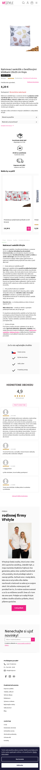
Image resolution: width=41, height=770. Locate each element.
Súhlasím (20, 765)
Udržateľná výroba (9, 731)
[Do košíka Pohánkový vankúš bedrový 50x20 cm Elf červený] (29, 229)
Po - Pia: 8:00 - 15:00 (9, 667)
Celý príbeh (18, 608)
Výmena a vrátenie (9, 701)
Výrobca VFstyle (9, 324)
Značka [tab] (15, 240)
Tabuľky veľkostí (8, 692)
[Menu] (37, 3)
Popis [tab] (4, 240)
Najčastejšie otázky (9, 705)
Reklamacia (7, 698)
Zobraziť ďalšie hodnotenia (20, 496)
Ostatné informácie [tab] (24, 240)
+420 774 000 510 (11, 664)
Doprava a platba (8, 689)
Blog (5, 711)
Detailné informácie (6, 126)
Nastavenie (20, 759)
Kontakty (6, 741)
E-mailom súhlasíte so (18, 644)
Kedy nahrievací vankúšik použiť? (14, 266)
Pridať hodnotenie (20, 405)
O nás (5, 725)
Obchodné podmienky (10, 734)
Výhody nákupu (8, 695)
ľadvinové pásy (14, 332)
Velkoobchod (7, 708)
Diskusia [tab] (9, 240)
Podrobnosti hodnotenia (30, 78)
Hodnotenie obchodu (10, 728)
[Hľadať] (23, 3)
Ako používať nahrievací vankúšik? (15, 289)
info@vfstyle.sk (10, 671)
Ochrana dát (7, 737)
